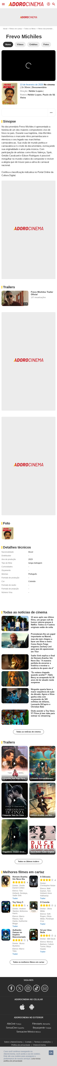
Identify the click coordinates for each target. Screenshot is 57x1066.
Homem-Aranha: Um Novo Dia (20, 878)
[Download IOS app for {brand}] (23, 1006)
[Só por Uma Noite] (33, 935)
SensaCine (11, 1027)
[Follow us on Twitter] (20, 988)
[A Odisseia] (33, 881)
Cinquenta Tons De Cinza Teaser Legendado (15, 815)
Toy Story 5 (17, 902)
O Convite (44, 902)
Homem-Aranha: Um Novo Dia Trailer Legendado (43, 815)
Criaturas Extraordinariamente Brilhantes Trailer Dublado (43, 778)
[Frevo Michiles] (10, 93)
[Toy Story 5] (6, 907)
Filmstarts (37, 1023)
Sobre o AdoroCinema (13, 1042)
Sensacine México (25, 1031)
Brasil (30, 552)
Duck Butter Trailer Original (42, 852)
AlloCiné (11, 1023)
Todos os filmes (30, 29)
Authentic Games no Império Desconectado (19, 933)
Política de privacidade (20, 1045)
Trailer (15, 898)
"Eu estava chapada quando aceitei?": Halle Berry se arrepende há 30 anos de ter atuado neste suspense (42, 677)
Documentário (39, 87)
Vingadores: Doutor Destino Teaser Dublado (15, 852)
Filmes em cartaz (15, 29)
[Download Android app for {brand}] (33, 1006)
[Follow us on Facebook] (12, 988)
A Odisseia (45, 877)
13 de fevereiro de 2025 (32, 84)
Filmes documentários (46, 29)
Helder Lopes (36, 91)
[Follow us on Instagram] (28, 988)
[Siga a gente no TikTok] (37, 988)
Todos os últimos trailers (28, 861)
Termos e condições (42, 1042)
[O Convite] (33, 907)
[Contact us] (45, 988)
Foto (6, 523)
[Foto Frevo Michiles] (8, 533)
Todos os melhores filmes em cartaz (28, 962)
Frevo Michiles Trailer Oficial (42, 293)
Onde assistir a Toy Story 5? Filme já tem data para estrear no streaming (43, 713)
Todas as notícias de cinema (28, 732)
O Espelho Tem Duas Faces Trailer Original (15, 778)
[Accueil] (25, 4)
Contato (28, 1042)
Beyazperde (39, 1027)
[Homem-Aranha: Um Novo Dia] (6, 881)
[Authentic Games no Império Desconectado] (6, 935)
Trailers (9, 287)
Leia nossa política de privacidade (22, 1060)
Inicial (5, 29)
